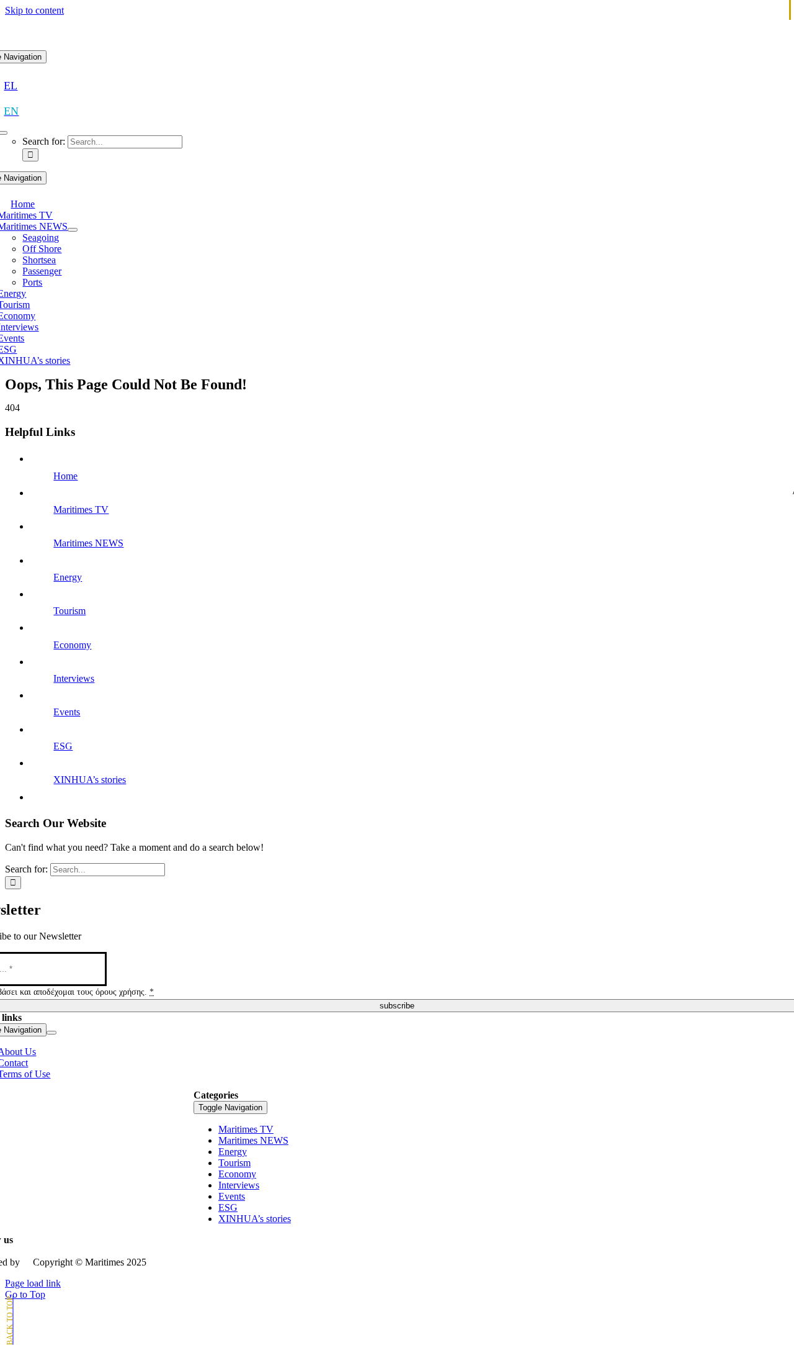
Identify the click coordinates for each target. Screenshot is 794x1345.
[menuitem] (10, 85)
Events (66, 712)
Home (65, 476)
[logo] (397, 44)
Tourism (69, 610)
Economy (72, 645)
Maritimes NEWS (88, 543)
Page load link (33, 1283)
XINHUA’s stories (89, 779)
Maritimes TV (81, 509)
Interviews (73, 678)
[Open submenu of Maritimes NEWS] (73, 230)
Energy (67, 577)
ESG (63, 746)
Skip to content (34, 10)
